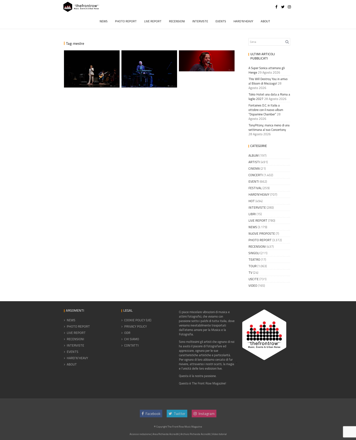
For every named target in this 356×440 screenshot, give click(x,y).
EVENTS (220, 21)
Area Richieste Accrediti (166, 434)
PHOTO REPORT (126, 21)
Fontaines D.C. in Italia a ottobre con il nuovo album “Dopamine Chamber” (265, 110)
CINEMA (254, 168)
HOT (251, 201)
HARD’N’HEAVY (243, 21)
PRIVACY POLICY (135, 326)
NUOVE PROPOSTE (261, 233)
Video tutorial (219, 434)
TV (250, 272)
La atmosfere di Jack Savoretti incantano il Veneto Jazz (205, 56)
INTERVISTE (200, 21)
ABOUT (265, 21)
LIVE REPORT (152, 21)
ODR (127, 332)
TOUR (252, 266)
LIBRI (252, 214)
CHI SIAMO (131, 339)
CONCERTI (255, 175)
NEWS (104, 21)
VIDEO (252, 285)
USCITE (253, 279)
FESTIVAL (255, 188)
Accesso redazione (140, 434)
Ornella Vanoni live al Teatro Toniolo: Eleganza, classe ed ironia (90, 63)
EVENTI (253, 181)
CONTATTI (131, 345)
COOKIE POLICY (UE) (137, 320)
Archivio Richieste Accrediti (195, 434)
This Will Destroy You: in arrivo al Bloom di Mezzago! (268, 81)
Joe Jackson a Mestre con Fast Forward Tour (148, 76)
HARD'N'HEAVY (258, 194)
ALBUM (253, 155)
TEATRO (254, 259)
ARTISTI (254, 162)
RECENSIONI (177, 21)
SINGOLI (254, 253)
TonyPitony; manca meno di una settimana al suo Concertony (269, 127)
